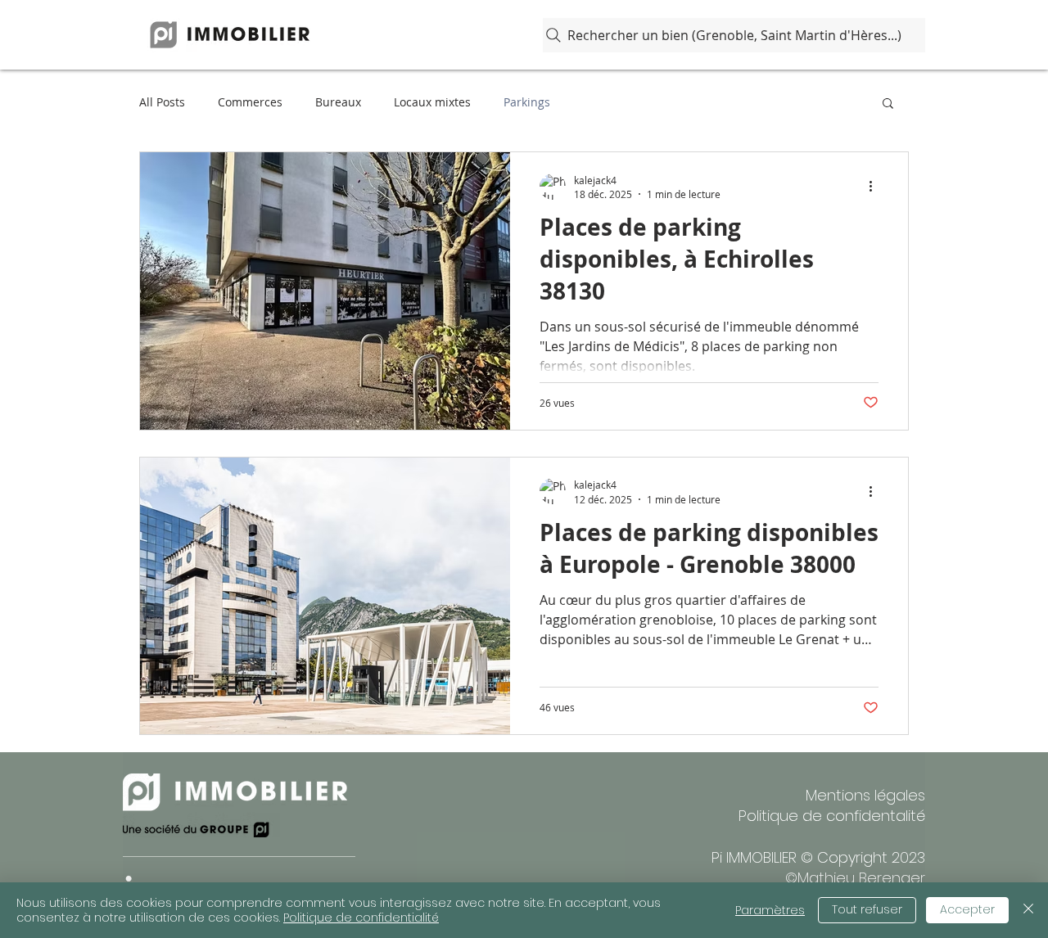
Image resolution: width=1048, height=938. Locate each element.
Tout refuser (867, 909)
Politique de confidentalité (832, 815)
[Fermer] (1028, 910)
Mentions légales (865, 795)
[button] (888, 104)
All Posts (162, 102)
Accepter (967, 909)
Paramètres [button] (770, 910)
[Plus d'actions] (876, 186)
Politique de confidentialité (361, 917)
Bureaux (338, 102)
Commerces (250, 102)
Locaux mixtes (432, 102)
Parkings (527, 102)
